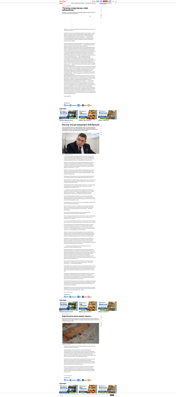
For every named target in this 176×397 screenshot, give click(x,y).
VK (97, 1)
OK (100, 1)
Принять (112, 395)
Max (109, 1)
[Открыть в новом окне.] (66, 105)
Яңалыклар (64, 122)
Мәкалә (61, 3)
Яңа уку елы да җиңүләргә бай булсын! (77, 3)
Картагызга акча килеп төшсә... (91, 3)
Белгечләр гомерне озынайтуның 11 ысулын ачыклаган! (106, 3)
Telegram (105, 1)
